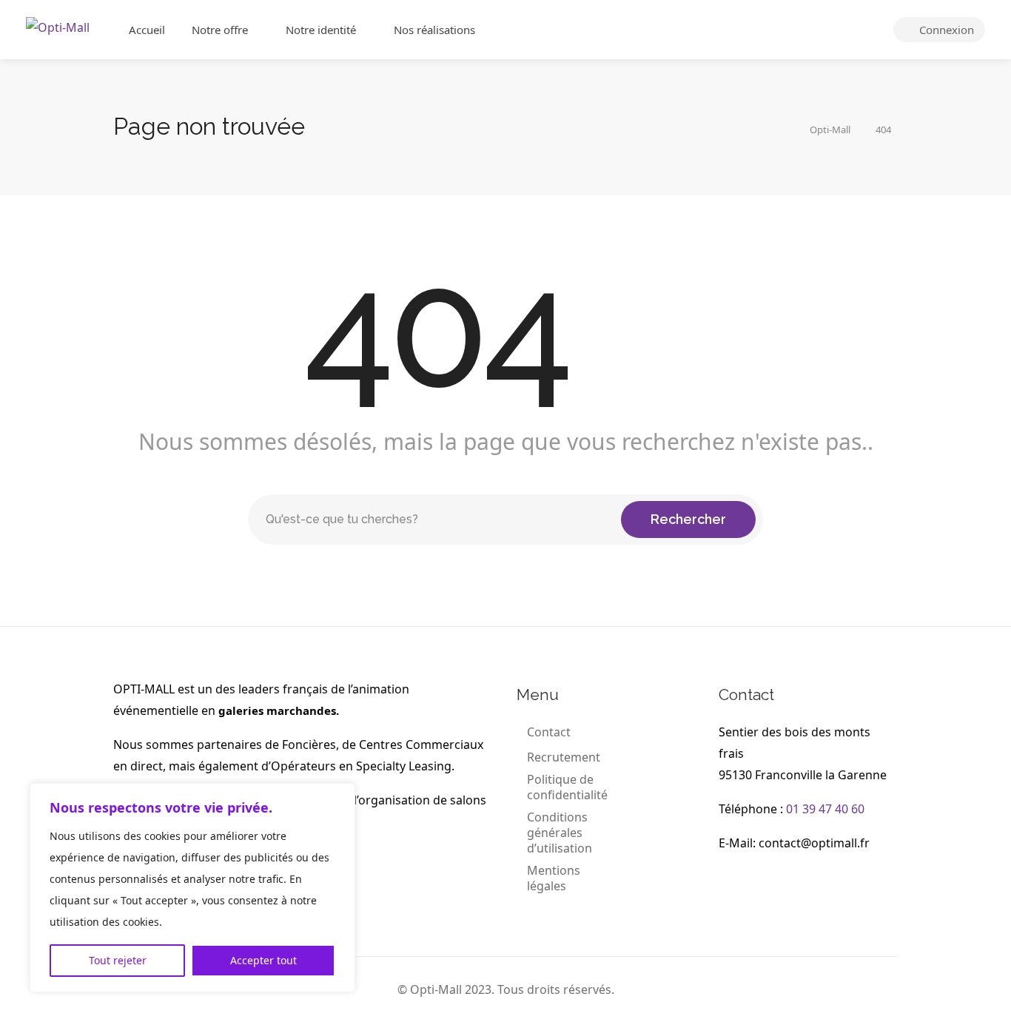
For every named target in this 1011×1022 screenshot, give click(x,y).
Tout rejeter (118, 960)
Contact (549, 732)
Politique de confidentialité (567, 787)
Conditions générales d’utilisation (559, 833)
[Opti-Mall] (58, 26)
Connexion (945, 29)
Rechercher (688, 519)
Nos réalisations (434, 29)
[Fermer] (340, 795)
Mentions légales (553, 878)
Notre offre (220, 29)
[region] (192, 887)
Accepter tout (263, 960)
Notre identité (321, 29)
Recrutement (563, 757)
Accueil (147, 29)
